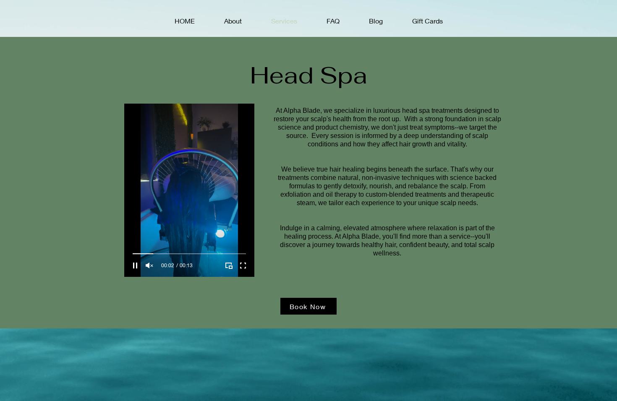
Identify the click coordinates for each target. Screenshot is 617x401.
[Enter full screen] (243, 265)
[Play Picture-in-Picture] (228, 265)
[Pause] (135, 265)
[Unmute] (149, 265)
